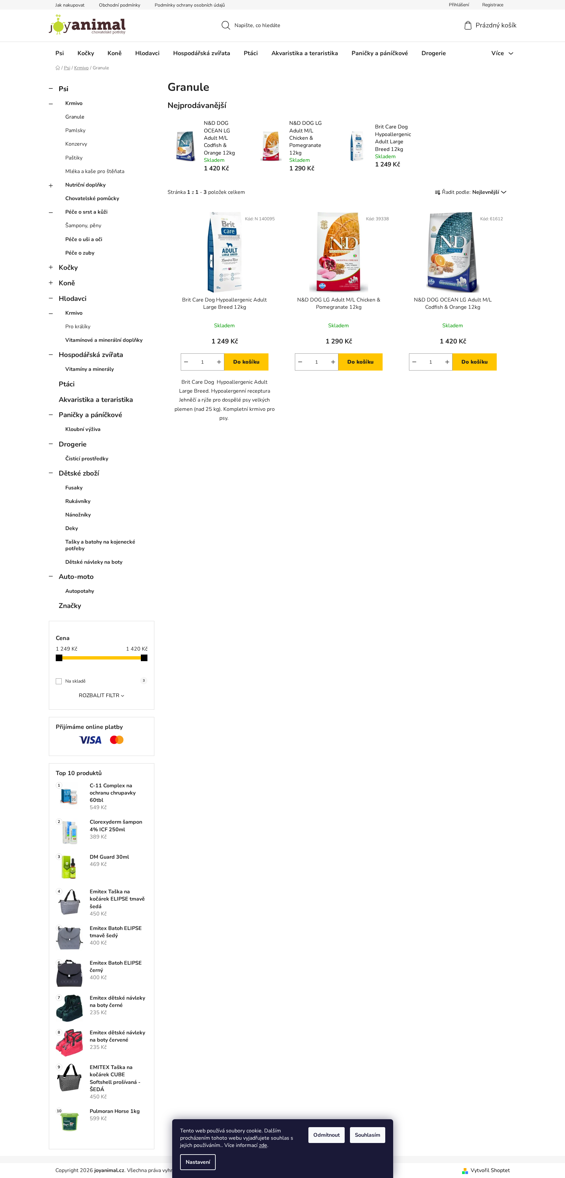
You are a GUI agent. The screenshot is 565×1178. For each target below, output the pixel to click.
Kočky (68, 267)
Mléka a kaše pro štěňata (94, 171)
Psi (63, 88)
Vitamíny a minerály (89, 369)
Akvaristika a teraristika (96, 399)
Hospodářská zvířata (91, 354)
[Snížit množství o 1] (186, 362)
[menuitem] (60, 53)
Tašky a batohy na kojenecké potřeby (100, 545)
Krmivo (73, 103)
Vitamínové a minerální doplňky (103, 340)
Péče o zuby (79, 253)
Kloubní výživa (83, 429)
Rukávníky (77, 501)
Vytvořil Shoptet (490, 1170)
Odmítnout (326, 1135)
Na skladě (105, 681)
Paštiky (73, 157)
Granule (74, 117)
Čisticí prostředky (86, 458)
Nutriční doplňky (85, 185)
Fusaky (73, 487)
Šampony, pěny (83, 225)
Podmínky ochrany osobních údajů (190, 5)
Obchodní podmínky (119, 5)
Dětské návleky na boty (93, 562)
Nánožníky (78, 514)
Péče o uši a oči (83, 239)
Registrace (492, 5)
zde (263, 1145)
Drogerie (72, 444)
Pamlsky (75, 130)
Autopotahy (79, 591)
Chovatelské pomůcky (92, 198)
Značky (70, 605)
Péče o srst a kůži (86, 212)
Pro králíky (77, 326)
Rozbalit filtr (99, 695)
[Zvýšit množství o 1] (219, 362)
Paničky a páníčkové (90, 414)
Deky (71, 528)
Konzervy (76, 144)
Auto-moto (76, 576)
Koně (67, 283)
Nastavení (198, 1162)
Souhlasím (367, 1135)
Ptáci (67, 384)
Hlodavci (72, 298)
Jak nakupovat (69, 5)
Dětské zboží (79, 473)
